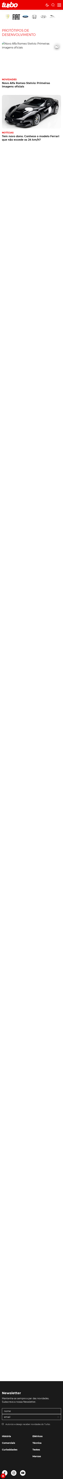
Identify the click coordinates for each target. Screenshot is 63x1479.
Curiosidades (9, 1449)
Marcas (36, 1456)
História (6, 1436)
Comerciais (8, 1442)
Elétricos (37, 1436)
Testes (36, 1449)
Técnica (37, 1442)
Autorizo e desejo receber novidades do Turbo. (28, 1424)
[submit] (58, 1417)
